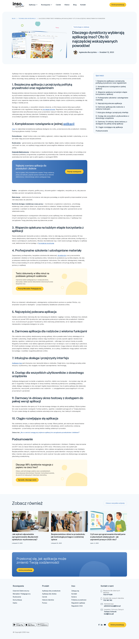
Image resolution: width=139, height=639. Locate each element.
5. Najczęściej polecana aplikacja (109, 103)
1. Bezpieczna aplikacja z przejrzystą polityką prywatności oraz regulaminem (111, 82)
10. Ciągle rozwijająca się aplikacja (109, 127)
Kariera (74, 597)
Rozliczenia (17, 597)
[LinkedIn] (102, 625)
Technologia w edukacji (27, 18)
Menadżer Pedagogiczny (22, 594)
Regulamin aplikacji (78, 603)
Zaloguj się (75, 591)
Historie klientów (48, 600)
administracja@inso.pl (112, 606)
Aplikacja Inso (17, 363)
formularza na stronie (46, 243)
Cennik (58, 5)
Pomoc (44, 603)
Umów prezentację (117, 5)
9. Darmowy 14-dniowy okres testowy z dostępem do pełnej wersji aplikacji (111, 123)
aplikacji (68, 124)
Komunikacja (17, 600)
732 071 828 (107, 595)
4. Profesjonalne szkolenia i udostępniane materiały (112, 99)
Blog (74, 5)
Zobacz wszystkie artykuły (115, 503)
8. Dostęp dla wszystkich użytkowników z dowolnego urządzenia (112, 117)
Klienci (67, 5)
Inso (13, 129)
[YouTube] (105, 624)
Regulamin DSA (77, 606)
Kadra (15, 603)
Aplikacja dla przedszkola (51, 591)
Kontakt (83, 5)
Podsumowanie (102, 131)
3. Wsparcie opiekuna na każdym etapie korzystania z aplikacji (111, 93)
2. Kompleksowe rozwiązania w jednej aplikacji (111, 88)
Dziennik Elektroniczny (21, 591)
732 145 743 (107, 600)
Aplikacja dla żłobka (49, 594)
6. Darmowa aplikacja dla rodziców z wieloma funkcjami (110, 108)
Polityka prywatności (78, 600)
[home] (18, 4)
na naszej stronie (49, 109)
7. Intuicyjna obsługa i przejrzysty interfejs (112, 113)
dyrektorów (62, 255)
